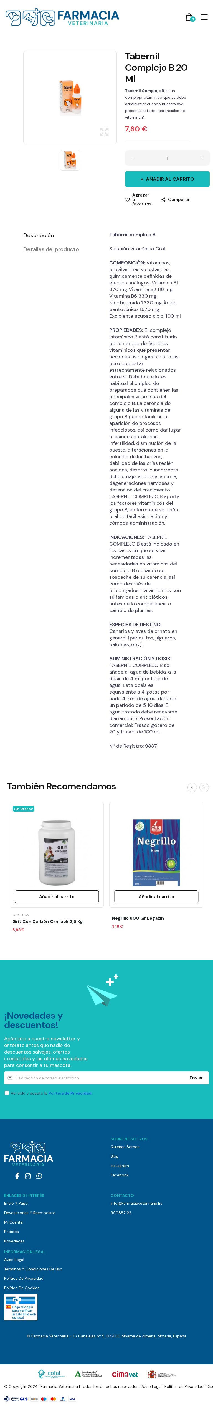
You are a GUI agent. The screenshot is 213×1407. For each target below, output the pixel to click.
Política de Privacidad (24, 1278)
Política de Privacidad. (71, 1093)
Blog (114, 1156)
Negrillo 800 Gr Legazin (138, 918)
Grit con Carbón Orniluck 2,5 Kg (47, 921)
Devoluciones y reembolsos (30, 1212)
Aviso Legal (14, 1259)
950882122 (121, 1212)
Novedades (14, 1240)
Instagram (120, 1165)
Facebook (120, 1174)
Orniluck (20, 914)
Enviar (196, 1078)
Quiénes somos (125, 1146)
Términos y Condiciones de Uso (33, 1268)
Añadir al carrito (170, 179)
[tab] (59, 235)
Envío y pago (16, 1203)
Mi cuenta (13, 1222)
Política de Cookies (21, 1287)
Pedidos (11, 1231)
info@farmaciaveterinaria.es (136, 1203)
